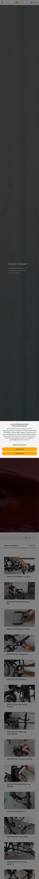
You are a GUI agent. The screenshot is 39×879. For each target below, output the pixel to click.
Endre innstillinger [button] (19, 445)
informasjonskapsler (8, 430)
